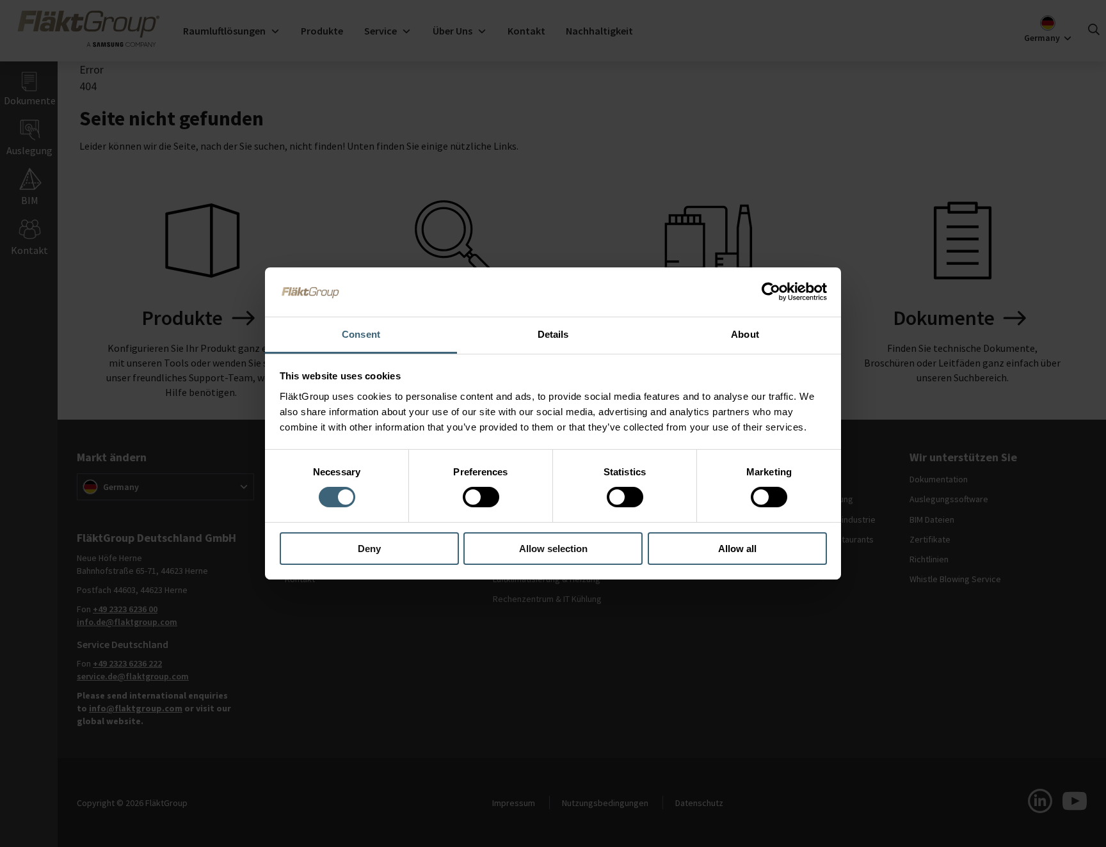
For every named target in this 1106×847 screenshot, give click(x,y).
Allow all (737, 548)
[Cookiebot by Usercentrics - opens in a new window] (771, 291)
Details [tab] (553, 334)
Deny (369, 548)
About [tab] (745, 334)
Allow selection (553, 548)
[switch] (481, 497)
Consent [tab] (361, 334)
